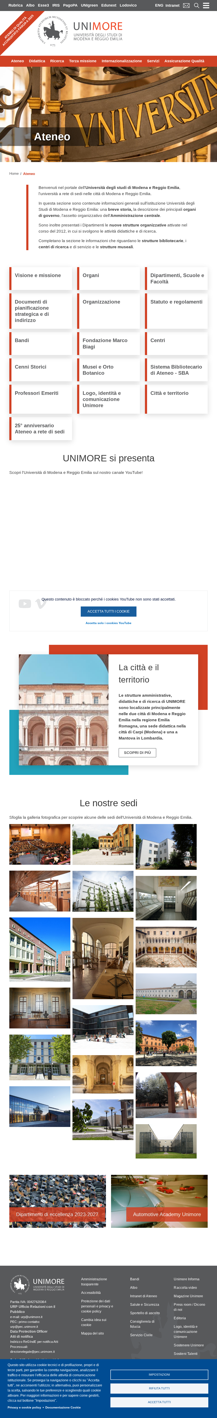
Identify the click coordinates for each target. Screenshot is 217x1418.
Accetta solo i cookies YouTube (108, 623)
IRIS (56, 5)
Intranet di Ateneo (143, 1296)
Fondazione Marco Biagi (105, 343)
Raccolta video (185, 1287)
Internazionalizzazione (122, 61)
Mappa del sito (92, 1333)
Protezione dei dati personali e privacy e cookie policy (97, 1306)
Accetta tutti (159, 1402)
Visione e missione (38, 275)
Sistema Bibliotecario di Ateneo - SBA (176, 370)
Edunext (108, 5)
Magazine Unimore (188, 1296)
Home (14, 174)
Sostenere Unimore (189, 1345)
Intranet (172, 5)
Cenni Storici (30, 367)
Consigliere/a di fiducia (142, 1324)
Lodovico (128, 5)
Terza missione (82, 61)
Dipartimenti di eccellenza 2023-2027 (57, 1203)
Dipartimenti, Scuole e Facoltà (177, 278)
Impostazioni (159, 1374)
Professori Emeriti (36, 393)
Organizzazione (101, 302)
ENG (159, 5)
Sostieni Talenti (186, 1354)
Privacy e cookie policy (24, 1407)
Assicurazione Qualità (184, 61)
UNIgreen (89, 5)
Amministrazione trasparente (94, 1281)
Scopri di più (137, 753)
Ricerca (57, 61)
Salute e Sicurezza (144, 1304)
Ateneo (17, 61)
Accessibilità (91, 1293)
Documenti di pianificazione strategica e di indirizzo (32, 311)
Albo (30, 5)
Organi (91, 275)
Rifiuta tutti (159, 1388)
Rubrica (15, 5)
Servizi (153, 61)
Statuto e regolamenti (176, 302)
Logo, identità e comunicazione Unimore (102, 399)
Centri (157, 340)
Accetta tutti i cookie (109, 611)
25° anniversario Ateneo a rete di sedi (40, 428)
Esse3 (43, 5)
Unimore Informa (186, 1279)
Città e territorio (169, 393)
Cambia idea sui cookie (93, 1322)
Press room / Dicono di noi (189, 1307)
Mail (186, 5)
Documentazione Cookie (63, 1407)
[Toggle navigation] (206, 5)
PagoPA (70, 5)
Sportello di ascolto (145, 1313)
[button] (39, 846)
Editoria (180, 1318)
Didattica (37, 61)
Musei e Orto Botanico (98, 370)
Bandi (22, 340)
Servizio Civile (141, 1335)
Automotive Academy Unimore (159, 1203)
